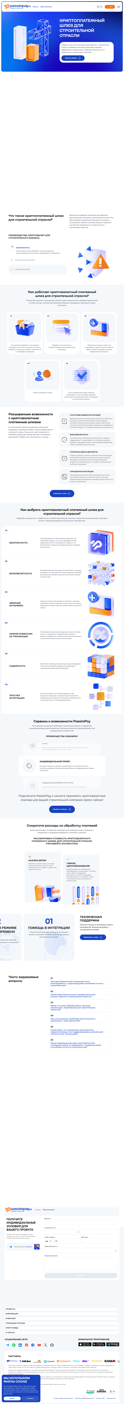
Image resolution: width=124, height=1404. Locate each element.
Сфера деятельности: (51, 1246)
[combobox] (45, 1232)
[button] (49, 1241)
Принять (12, 1398)
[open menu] (118, 7)
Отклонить (30, 1398)
